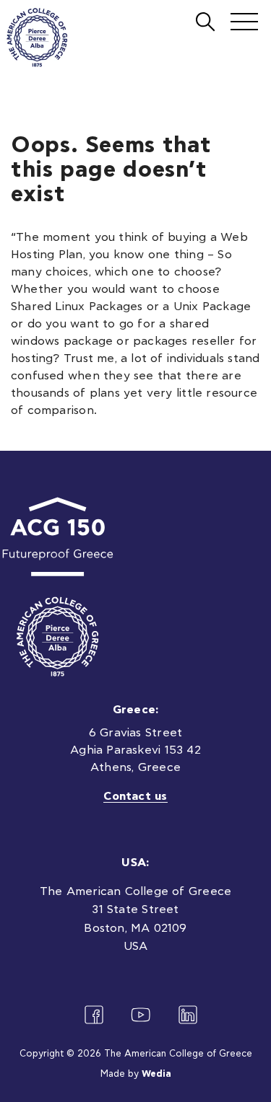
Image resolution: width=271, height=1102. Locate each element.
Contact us (135, 796)
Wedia (156, 1074)
